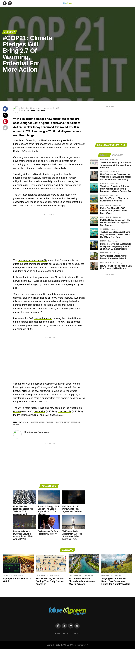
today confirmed (44, 127)
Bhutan (17, 411)
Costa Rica (39, 411)
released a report (43, 318)
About (66, 633)
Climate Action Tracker (42, 422)
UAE (47, 415)
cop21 (17, 424)
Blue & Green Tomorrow (34, 111)
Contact (76, 633)
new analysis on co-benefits (32, 260)
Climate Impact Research (68, 422)
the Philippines (21, 415)
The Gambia (64, 411)
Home (57, 633)
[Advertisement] (49, 234)
